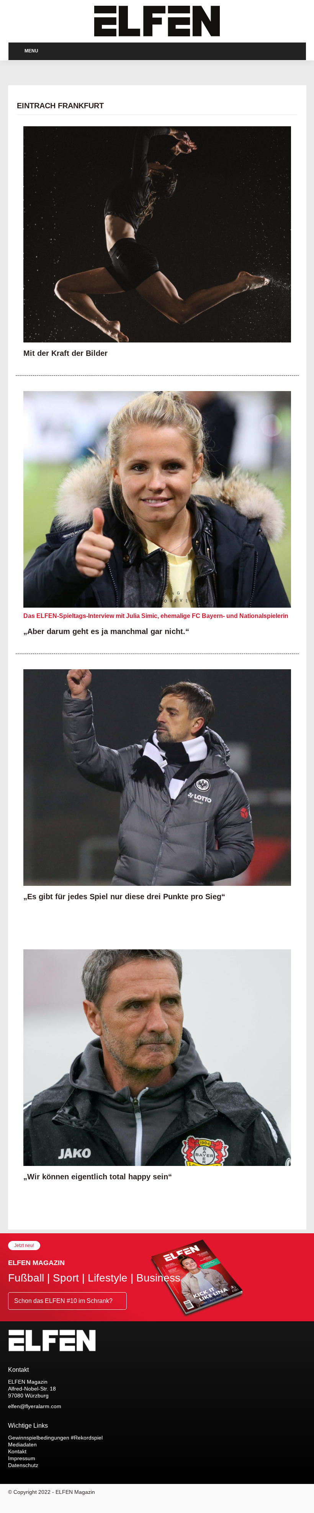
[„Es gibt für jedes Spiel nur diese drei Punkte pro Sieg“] (157, 777)
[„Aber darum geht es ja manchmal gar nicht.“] (157, 499)
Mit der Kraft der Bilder (65, 353)
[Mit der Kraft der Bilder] (157, 234)
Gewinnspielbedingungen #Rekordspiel (55, 1438)
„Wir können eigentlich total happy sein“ (97, 1176)
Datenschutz (23, 1465)
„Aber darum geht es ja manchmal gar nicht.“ (106, 631)
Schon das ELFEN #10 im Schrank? (64, 1301)
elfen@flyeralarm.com (34, 1406)
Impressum (21, 1458)
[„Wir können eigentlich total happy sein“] (157, 1057)
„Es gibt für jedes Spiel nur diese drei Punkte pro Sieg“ (124, 896)
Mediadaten (22, 1444)
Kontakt (17, 1451)
